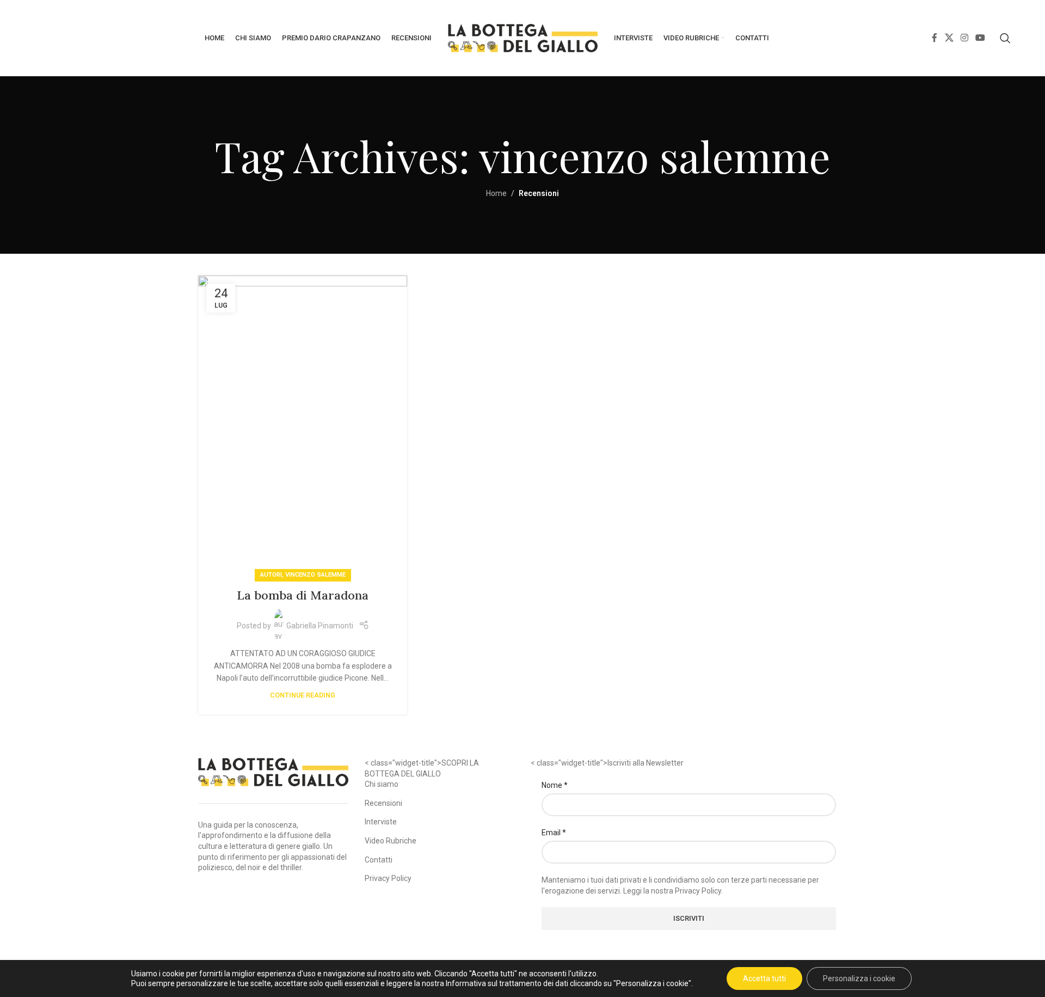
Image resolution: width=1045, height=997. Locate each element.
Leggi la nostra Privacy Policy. (673, 890)
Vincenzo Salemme (315, 574)
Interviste (381, 821)
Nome (555, 784)
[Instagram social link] (964, 37)
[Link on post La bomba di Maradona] (302, 426)
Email (554, 832)
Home (496, 193)
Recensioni (383, 802)
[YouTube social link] (980, 37)
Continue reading (302, 695)
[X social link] (949, 37)
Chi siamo (381, 784)
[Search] (1005, 38)
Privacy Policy (388, 878)
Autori (271, 574)
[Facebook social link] (934, 37)
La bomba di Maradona (302, 595)
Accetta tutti (764, 978)
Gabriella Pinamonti (319, 625)
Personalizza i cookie (859, 978)
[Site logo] (523, 37)
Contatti (378, 859)
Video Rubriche (390, 840)
